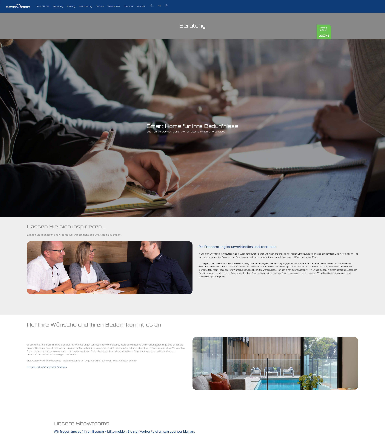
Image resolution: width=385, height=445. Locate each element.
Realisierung (85, 6)
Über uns (128, 6)
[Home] (20, 6)
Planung (71, 6)
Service (100, 6)
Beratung (58, 6)
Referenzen (114, 6)
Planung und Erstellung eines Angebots (47, 367)
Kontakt (141, 6)
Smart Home (42, 6)
